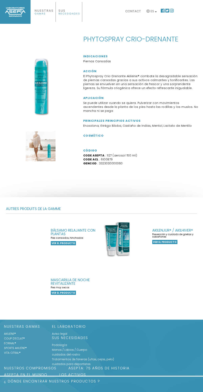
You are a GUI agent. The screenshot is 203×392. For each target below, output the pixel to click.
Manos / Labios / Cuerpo (69, 350)
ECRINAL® (10, 343)
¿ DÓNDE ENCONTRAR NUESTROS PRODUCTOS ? (52, 382)
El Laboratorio (69, 327)
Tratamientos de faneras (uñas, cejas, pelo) (83, 359)
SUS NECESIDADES (70, 338)
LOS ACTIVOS (72, 375)
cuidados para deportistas (71, 364)
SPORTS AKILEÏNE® (15, 348)
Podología (59, 345)
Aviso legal (59, 334)
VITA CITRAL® (12, 353)
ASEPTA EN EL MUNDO (25, 375)
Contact (133, 11)
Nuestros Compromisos (30, 368)
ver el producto (63, 243)
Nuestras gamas (22, 327)
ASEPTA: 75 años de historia (99, 368)
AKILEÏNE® (10, 334)
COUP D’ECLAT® (14, 338)
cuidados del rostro (66, 355)
